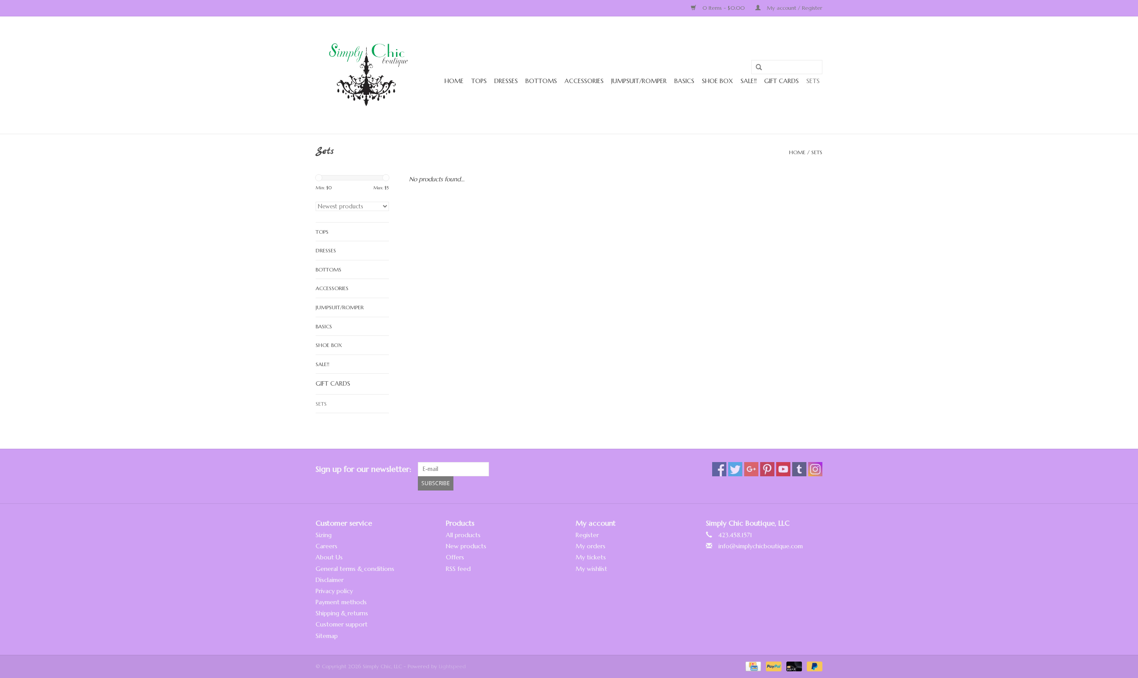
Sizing (324, 535)
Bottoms (541, 81)
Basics (684, 81)
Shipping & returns (342, 613)
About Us (329, 557)
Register (587, 535)
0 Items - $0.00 (723, 7)
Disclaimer (330, 580)
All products (463, 535)
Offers (455, 557)
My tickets (591, 557)
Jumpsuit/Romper (639, 81)
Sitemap (327, 636)
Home (454, 81)
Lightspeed (452, 666)
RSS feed (458, 569)
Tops (479, 81)
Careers (326, 546)
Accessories (584, 81)
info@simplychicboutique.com (760, 546)
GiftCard (781, 82)
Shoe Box (717, 81)
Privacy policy (334, 591)
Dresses (506, 81)
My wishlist (591, 569)
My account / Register (793, 7)
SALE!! (749, 81)
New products (466, 546)
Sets (813, 81)
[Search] (755, 67)
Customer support (342, 624)
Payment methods (341, 602)
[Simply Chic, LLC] (370, 75)
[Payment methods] (752, 665)
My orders (590, 546)
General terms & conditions (355, 569)
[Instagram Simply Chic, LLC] (815, 469)
